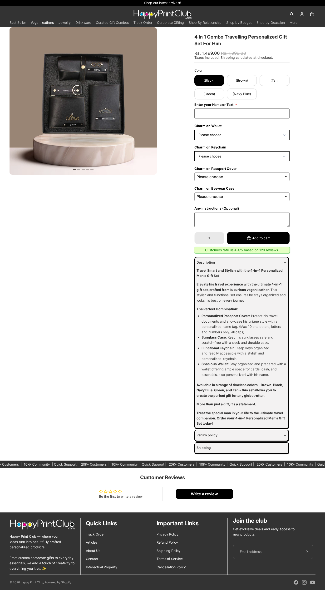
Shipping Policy (169, 551)
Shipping (204, 448)
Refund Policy (167, 542)
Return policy (207, 435)
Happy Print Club (31, 582)
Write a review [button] (204, 494)
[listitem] (293, 22)
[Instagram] (304, 582)
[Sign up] (306, 552)
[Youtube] (312, 582)
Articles (91, 542)
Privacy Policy (167, 534)
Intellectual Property (101, 567)
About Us (93, 551)
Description (206, 262)
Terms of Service (170, 559)
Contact (92, 559)
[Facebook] (296, 582)
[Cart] (312, 14)
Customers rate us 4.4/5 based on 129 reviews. (242, 250)
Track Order (95, 534)
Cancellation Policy (171, 567)
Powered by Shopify (57, 582)
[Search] (291, 14)
